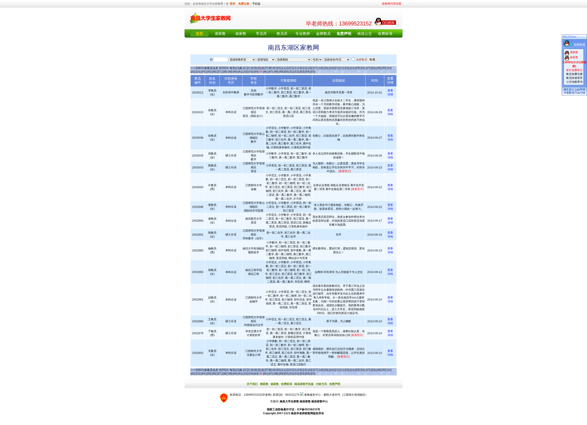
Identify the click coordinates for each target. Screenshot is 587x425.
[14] (299, 68)
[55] (312, 71)
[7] (266, 68)
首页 (199, 34)
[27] (368, 68)
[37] (219, 71)
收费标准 (385, 34)
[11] (283, 68)
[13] (294, 68)
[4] (255, 68)
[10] (278, 68)
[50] (286, 71)
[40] (235, 71)
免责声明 (334, 384)
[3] (251, 68)
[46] (265, 71)
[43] (251, 71)
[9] (273, 68)
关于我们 (252, 384)
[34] (203, 71)
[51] (291, 71)
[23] (347, 68)
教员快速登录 (574, 78)
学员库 (261, 34)
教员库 (282, 34)
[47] (270, 71)
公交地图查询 (574, 81)
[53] (302, 71)
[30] (384, 68)
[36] (214, 71)
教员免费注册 (574, 74)
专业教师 (302, 34)
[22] (341, 68)
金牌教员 (323, 34)
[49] (281, 71)
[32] (193, 71)
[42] (245, 71)
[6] (262, 68)
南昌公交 (364, 34)
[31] (389, 68)
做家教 (240, 34)
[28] (373, 68)
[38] (224, 71)
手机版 (256, 3)
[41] (240, 71)
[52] (297, 71)
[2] (248, 68)
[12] (289, 68)
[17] (315, 68)
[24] (352, 68)
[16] (310, 68)
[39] (229, 71)
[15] (304, 68)
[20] (331, 68)
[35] (208, 71)
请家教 (220, 34)
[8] (270, 68)
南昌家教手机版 (304, 384)
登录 (232, 3)
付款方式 (321, 384)
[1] (244, 68)
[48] (276, 71)
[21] (336, 68)
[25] (357, 68)
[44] (256, 71)
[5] (259, 68)
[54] (307, 71)
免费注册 (243, 3)
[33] (198, 71)
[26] (362, 68)
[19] (326, 68)
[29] (378, 68)
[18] (320, 68)
